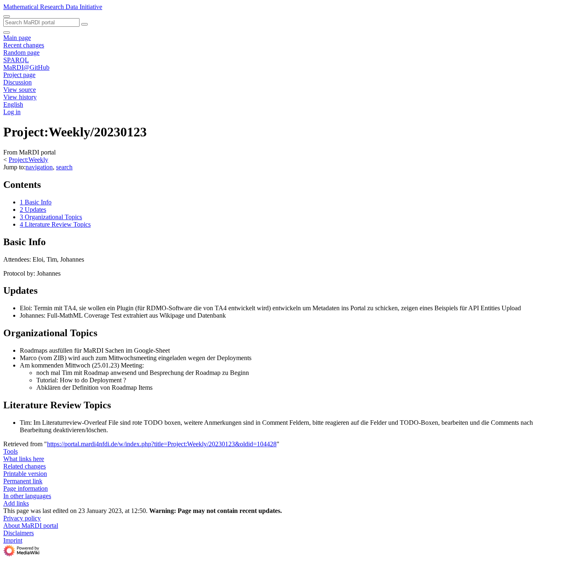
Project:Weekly (28, 159)
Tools (10, 451)
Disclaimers (18, 532)
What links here (23, 458)
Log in (12, 111)
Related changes (24, 466)
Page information (25, 488)
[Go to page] (84, 24)
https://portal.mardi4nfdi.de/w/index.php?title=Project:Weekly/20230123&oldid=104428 (162, 443)
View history (20, 97)
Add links (16, 503)
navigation (39, 167)
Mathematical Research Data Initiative (52, 6)
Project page (19, 74)
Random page (21, 52)
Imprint (12, 540)
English (13, 104)
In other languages (27, 495)
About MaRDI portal (30, 525)
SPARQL (16, 59)
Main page (17, 37)
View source (19, 89)
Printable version (25, 473)
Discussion (17, 82)
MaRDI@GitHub (26, 67)
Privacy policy (22, 518)
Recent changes (23, 45)
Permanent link (22, 481)
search (64, 167)
